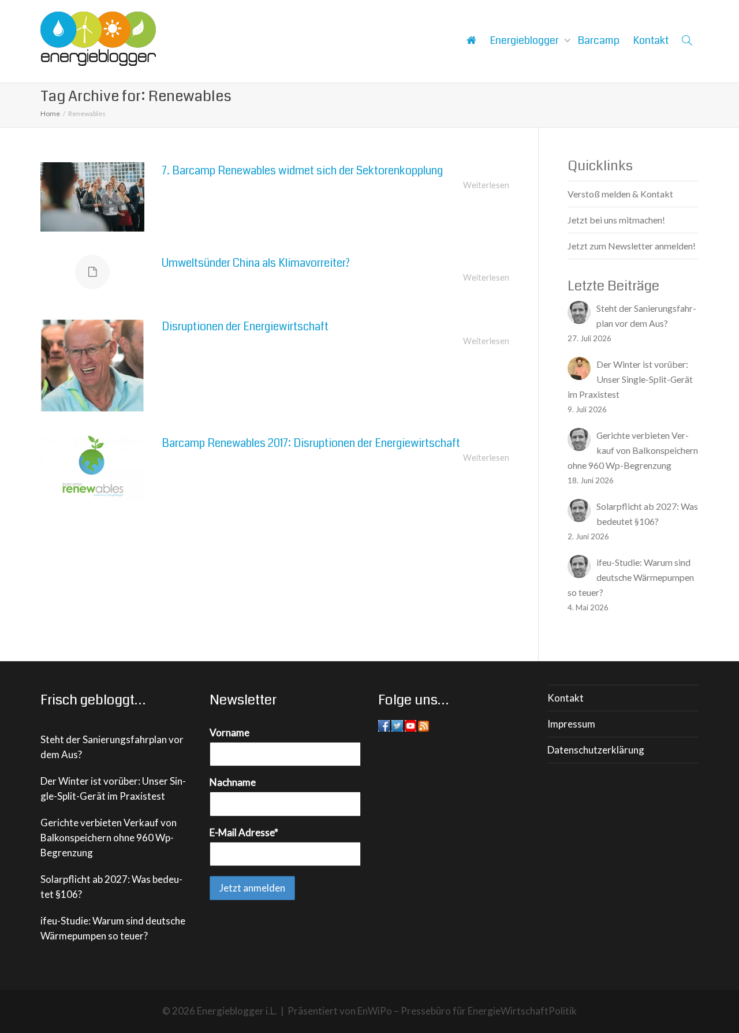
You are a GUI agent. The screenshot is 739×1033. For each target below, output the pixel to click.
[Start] (471, 40)
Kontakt (651, 40)
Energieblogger (525, 40)
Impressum (571, 724)
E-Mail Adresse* (244, 832)
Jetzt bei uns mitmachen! (616, 219)
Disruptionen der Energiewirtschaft (245, 326)
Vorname (229, 732)
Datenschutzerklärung (595, 750)
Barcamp (598, 40)
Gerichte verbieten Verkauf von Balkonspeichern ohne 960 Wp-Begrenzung (108, 837)
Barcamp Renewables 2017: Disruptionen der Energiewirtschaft (311, 443)
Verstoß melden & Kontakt (620, 193)
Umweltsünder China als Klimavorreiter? (256, 263)
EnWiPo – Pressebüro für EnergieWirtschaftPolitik (467, 1011)
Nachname (233, 782)
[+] (92, 197)
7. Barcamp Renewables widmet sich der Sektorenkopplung (302, 170)
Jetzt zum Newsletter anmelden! (632, 245)
